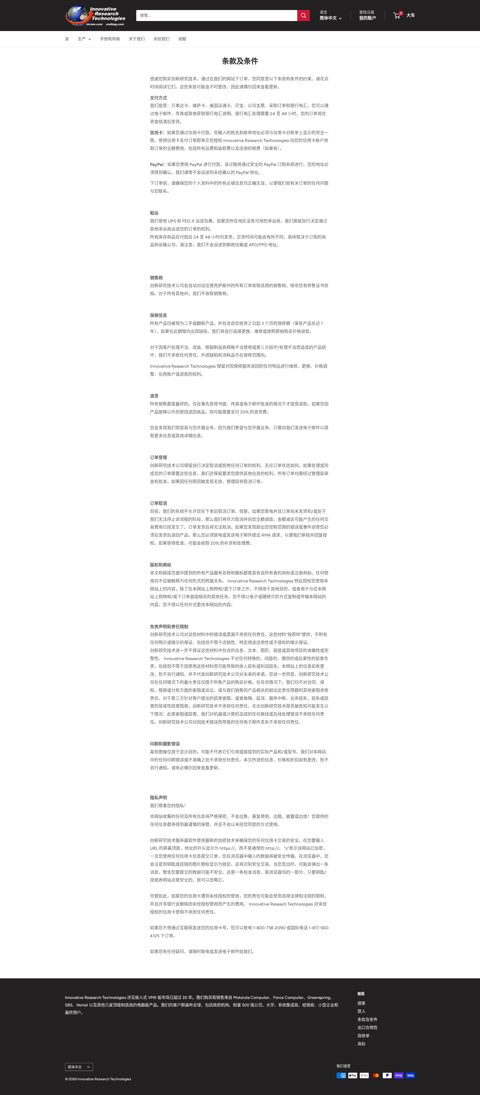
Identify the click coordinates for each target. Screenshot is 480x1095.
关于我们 (137, 39)
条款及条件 (368, 1019)
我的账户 (367, 18)
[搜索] (303, 15)
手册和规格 (110, 39)
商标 (362, 1043)
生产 (82, 39)
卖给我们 (162, 39)
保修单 (364, 1035)
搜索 (362, 1003)
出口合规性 (368, 1027)
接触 (182, 39)
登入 (362, 1011)
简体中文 (75, 1067)
